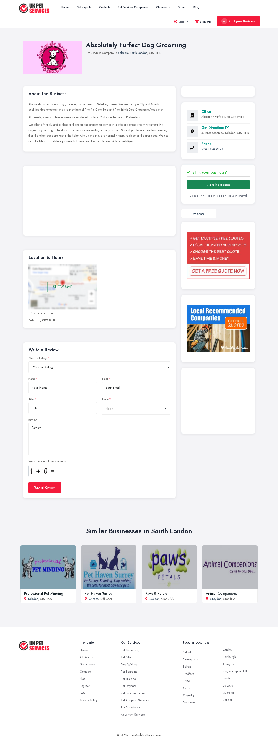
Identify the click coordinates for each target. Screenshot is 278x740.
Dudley (227, 649)
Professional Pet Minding (43, 593)
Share (200, 214)
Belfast (187, 652)
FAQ (83, 693)
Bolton (187, 666)
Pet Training (128, 679)
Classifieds (163, 7)
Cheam (93, 599)
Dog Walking (129, 664)
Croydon (215, 599)
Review (32, 420)
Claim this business (218, 185)
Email (105, 379)
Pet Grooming (130, 650)
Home (65, 7)
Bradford (188, 674)
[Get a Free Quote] (218, 255)
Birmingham (190, 659)
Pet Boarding (129, 671)
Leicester (228, 685)
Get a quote (83, 7)
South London (138, 53)
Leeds (226, 678)
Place (105, 399)
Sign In (183, 22)
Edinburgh (229, 657)
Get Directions (213, 127)
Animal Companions (221, 593)
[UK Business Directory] (218, 328)
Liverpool (229, 692)
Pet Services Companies (133, 7)
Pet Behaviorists (130, 707)
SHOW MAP (62, 286)
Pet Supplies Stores (133, 693)
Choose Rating (37, 358)
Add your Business (242, 21)
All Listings (86, 657)
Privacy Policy (88, 700)
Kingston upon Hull (235, 671)
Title (31, 399)
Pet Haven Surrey (98, 593)
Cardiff (187, 688)
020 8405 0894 (212, 149)
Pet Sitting (127, 657)
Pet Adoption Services (135, 700)
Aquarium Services (133, 714)
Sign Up (205, 22)
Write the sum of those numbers (48, 461)
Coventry (188, 695)
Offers (181, 7)
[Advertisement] (99, 202)
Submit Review (44, 487)
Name (31, 379)
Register (85, 686)
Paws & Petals (156, 593)
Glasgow (229, 664)
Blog (196, 7)
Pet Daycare (128, 686)
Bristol (186, 681)
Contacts (104, 7)
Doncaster (189, 702)
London (228, 700)
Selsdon (123, 53)
